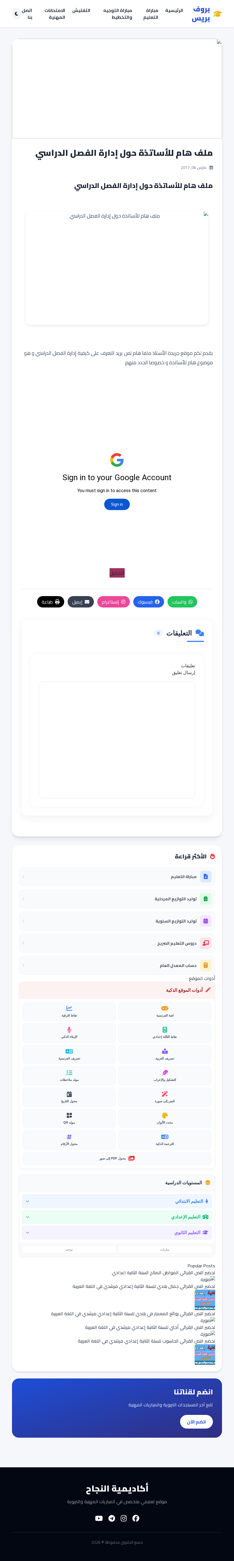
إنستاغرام (110, 602)
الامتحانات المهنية (55, 14)
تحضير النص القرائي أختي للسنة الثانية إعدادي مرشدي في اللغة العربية (150, 1327)
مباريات (165, 1249)
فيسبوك (145, 602)
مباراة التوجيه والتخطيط (117, 14)
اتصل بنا (27, 14)
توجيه (69, 1249)
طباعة (47, 602)
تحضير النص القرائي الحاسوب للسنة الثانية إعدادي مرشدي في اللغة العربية (146, 1341)
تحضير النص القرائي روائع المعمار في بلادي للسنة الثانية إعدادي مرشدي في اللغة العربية (133, 1313)
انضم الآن (196, 1421)
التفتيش (81, 11)
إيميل (77, 602)
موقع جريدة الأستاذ (172, 353)
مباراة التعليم (150, 14)
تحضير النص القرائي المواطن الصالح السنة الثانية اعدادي (163, 1272)
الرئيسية (174, 11)
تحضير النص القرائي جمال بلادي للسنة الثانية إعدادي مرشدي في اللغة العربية (143, 1286)
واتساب (179, 602)
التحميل (117, 573)
